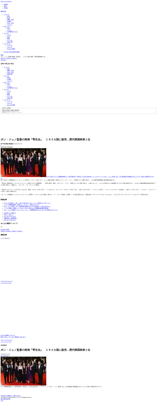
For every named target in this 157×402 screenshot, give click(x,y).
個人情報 (3, 399)
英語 (5, 6)
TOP (2, 400)
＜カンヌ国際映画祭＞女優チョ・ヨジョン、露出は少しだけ (21, 204)
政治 (8, 16)
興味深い (17, 337)
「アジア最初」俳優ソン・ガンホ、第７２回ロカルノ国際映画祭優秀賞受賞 (26, 208)
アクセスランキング (6, 281)
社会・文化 (10, 23)
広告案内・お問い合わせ (13, 395)
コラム (9, 30)
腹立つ (3, 337)
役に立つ (23, 337)
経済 (8, 18)
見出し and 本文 (15, 110)
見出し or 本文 (6, 110)
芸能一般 (9, 42)
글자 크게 (10, 147)
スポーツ (9, 24)
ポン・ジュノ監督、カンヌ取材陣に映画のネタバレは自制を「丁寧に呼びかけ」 (27, 206)
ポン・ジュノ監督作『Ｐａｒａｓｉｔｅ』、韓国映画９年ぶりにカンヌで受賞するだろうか (31, 210)
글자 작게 (3, 147)
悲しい (7, 337)
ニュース (6, 14)
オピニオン (7, 26)
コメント (9, 47)
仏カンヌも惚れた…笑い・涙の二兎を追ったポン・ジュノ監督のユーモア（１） (27, 203)
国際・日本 (10, 19)
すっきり (11, 337)
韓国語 (6, 4)
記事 (5, 229)
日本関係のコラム (12, 31)
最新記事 (3, 11)
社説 (8, 28)
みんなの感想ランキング (8, 335)
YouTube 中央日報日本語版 (11, 52)
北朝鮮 (9, 21)
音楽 (8, 36)
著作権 (8, 399)
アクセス (9, 45)
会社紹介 (3, 395)
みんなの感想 (11, 49)
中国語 (6, 8)
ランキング (7, 43)
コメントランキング (6, 340)
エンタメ (6, 33)
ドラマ (9, 35)
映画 (8, 38)
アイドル (9, 40)
